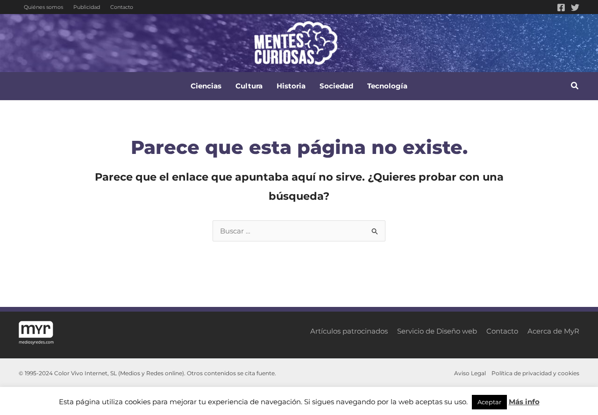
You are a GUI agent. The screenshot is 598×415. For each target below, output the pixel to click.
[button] (575, 87)
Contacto (121, 7)
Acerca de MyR (553, 331)
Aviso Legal (470, 373)
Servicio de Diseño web (437, 331)
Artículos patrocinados (349, 331)
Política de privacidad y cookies (535, 373)
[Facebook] (561, 7)
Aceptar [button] (489, 402)
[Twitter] (575, 7)
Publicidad (86, 7)
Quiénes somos (43, 7)
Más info (524, 401)
